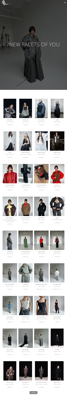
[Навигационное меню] (65, 2)
